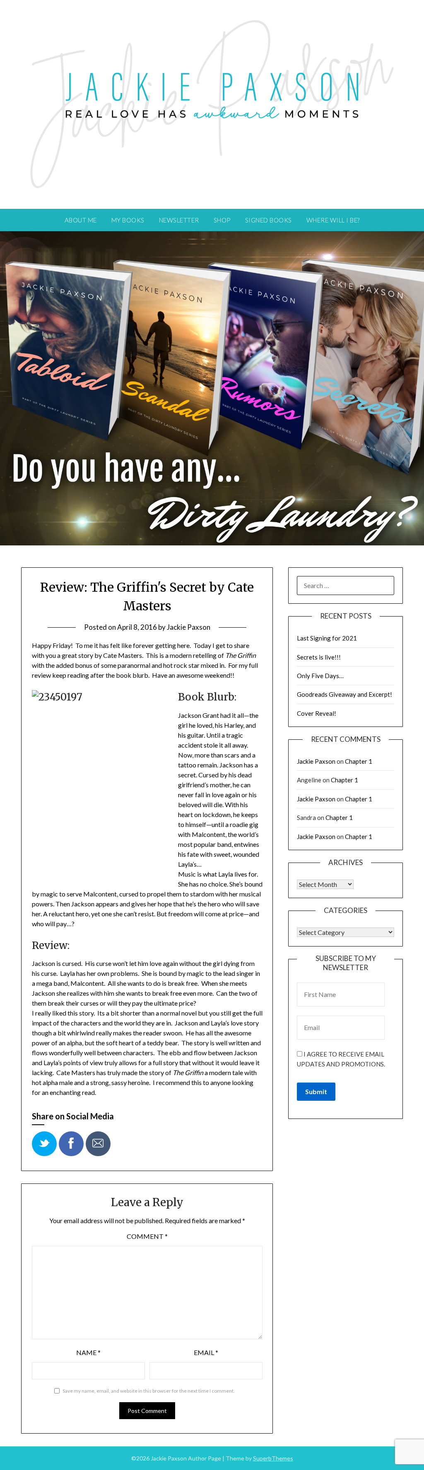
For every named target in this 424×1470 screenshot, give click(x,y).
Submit (316, 1091)
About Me (81, 220)
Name (88, 1352)
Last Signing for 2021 (327, 638)
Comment (147, 1236)
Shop (222, 220)
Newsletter (179, 220)
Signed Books (268, 220)
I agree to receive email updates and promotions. (341, 1059)
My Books (128, 220)
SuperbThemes (273, 1458)
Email (206, 1352)
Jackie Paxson (188, 627)
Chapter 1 (358, 761)
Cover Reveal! (316, 713)
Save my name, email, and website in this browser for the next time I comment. (149, 1391)
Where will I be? (333, 220)
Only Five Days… (320, 675)
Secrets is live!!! (319, 657)
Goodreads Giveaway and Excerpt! (344, 694)
